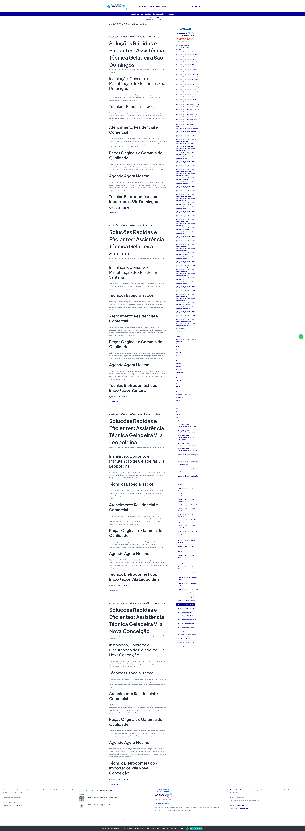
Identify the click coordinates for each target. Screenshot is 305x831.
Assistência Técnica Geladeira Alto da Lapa (187, 109)
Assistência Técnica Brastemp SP (185, 146)
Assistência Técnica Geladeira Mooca (186, 112)
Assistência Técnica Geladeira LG (187, 546)
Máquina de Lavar (181, 391)
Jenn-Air (178, 380)
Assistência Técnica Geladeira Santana (130, 225)
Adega (178, 331)
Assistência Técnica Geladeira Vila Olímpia (187, 77)
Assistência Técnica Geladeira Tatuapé (186, 64)
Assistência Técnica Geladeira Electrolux (186, 509)
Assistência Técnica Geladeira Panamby (186, 94)
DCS (177, 349)
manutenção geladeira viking (186, 646)
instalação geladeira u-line (186, 623)
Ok (187, 828)
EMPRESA (129, 820)
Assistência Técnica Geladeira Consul (186, 495)
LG (177, 383)
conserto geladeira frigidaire (186, 597)
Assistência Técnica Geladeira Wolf (188, 589)
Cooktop (178, 346)
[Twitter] (199, 6)
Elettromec (179, 352)
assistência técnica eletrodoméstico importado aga (187, 425)
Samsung (178, 406)
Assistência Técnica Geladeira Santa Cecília (187, 97)
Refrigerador (179, 403)
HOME (124, 820)
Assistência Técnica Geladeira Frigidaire (187, 521)
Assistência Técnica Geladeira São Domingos (134, 36)
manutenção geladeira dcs (186, 631)
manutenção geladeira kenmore (187, 638)
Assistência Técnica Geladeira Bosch (186, 489)
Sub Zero (178, 411)
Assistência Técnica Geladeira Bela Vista (186, 114)
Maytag (178, 400)
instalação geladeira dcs (185, 612)
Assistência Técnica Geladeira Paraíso (186, 89)
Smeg (177, 408)
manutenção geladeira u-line (186, 642)
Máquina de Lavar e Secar (183, 394)
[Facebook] (196, 6)
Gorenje (178, 377)
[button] (301, 336)
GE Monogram (180, 372)
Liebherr (178, 386)
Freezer (178, 361)
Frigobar (178, 366)
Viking (178, 414)
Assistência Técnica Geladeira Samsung (186, 562)
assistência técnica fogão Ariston (188, 470)
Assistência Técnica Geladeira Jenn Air (188, 536)
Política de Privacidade (196, 828)
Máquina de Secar (181, 397)
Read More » (113, 213)
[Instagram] (192, 6)
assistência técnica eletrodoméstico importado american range (186, 437)
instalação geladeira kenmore (187, 619)
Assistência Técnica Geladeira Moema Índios (187, 79)
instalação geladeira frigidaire (187, 616)
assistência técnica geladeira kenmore (186, 541)
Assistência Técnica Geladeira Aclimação (187, 62)
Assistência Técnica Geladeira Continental (186, 500)
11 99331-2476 (124, 208)
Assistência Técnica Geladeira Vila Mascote (187, 69)
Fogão (178, 355)
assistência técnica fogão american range (188, 463)
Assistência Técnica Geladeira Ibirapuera (186, 84)
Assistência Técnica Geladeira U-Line (187, 578)
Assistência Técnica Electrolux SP (185, 143)
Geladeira (178, 375)
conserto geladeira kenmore (186, 600)
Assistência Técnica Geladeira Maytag (186, 550)
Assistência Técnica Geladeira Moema (186, 82)
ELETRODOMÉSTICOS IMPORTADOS (173, 820)
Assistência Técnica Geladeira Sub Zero (188, 573)
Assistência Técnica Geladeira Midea (186, 556)
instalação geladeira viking (186, 627)
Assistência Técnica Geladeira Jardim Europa (188, 87)
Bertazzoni (179, 344)
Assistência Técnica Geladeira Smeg (186, 567)
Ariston (178, 336)
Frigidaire (178, 363)
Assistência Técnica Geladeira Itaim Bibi (186, 72)
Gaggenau (179, 369)
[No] (303, 828)
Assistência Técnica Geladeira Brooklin (186, 117)
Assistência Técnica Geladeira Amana (186, 483)
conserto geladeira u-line (185, 604)
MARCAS (141, 820)
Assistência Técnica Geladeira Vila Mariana (187, 57)
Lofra (177, 389)
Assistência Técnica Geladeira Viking (187, 584)
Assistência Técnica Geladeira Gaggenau (186, 526)
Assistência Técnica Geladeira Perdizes (186, 119)
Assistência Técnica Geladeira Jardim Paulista (188, 74)
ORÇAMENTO (147, 820)
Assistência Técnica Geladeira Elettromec (186, 515)
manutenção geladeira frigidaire (187, 634)
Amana (178, 333)
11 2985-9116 (154, 17)
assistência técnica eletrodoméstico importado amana (188, 431)
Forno (177, 358)
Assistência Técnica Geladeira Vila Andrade (187, 102)
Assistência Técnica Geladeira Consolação (187, 54)
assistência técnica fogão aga (188, 456)
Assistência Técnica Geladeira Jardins (186, 99)
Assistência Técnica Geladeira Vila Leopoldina (134, 414)
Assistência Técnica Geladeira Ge (187, 531)
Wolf (177, 417)
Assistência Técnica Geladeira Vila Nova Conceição (137, 602)
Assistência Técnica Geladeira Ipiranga (186, 59)
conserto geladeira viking (186, 608)
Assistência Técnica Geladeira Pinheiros (186, 52)
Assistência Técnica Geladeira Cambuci (186, 67)
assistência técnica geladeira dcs (188, 505)
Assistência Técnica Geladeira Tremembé (187, 107)
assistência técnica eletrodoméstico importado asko (187, 449)
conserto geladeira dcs (185, 593)
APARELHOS (135, 820)
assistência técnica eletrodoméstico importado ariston (188, 444)
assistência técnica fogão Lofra (188, 477)
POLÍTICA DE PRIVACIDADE (158, 820)
